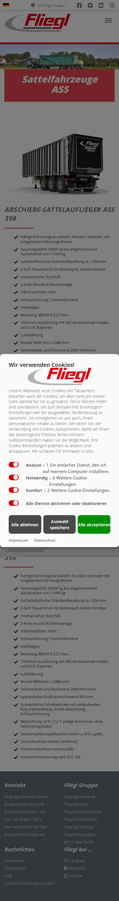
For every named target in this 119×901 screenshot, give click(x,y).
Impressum (18, 540)
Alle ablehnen (24, 524)
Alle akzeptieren (94, 524)
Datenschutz (45, 540)
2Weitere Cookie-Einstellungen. (77, 490)
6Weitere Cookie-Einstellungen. (68, 481)
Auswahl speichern (59, 524)
